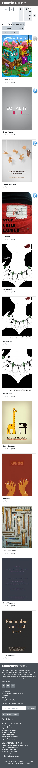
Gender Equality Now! (9, 730)
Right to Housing (7, 728)
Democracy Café (7, 754)
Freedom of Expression (10, 737)
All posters (17, 24)
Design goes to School (9, 752)
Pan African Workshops (10, 747)
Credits (28, 763)
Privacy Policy (19, 763)
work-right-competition (12, 28)
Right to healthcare (8, 739)
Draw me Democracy (9, 749)
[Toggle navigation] (33, 3)
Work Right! (6, 726)
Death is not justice (8, 732)
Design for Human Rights (10, 756)
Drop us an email (11, 715)
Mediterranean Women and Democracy (15, 745)
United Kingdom (9, 32)
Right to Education (8, 734)
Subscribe (31, 708)
